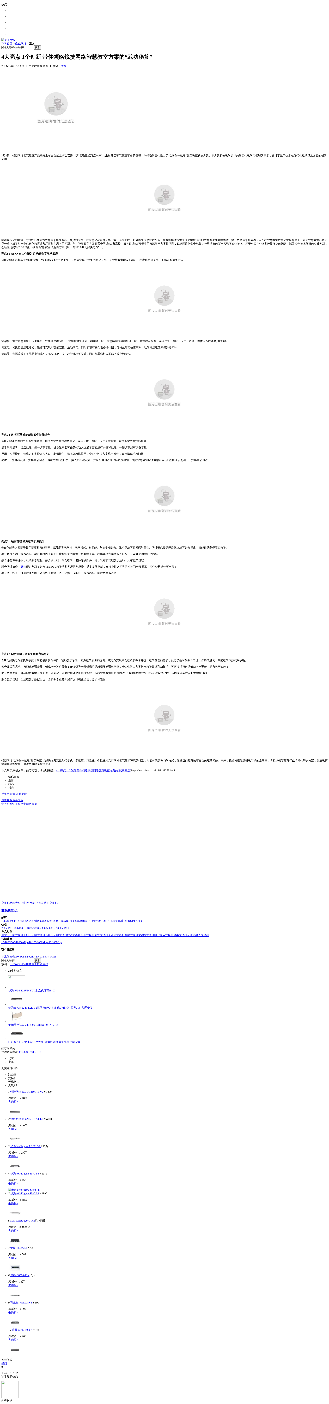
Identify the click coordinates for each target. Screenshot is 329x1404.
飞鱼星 (78, 920)
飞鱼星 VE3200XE (21, 1302)
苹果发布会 (8, 956)
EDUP (130, 920)
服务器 (30, 964)
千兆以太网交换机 (34, 935)
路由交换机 (180, 935)
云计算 (22, 964)
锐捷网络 (25, 920)
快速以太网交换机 (12, 935)
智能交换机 (131, 935)
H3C (4, 920)
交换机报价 (9, 910)
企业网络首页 (29, 803)
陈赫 (63, 66)
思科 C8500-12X (19, 1275)
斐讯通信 (120, 920)
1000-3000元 (34, 928)
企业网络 (20, 43)
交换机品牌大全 (11, 902)
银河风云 (55, 920)
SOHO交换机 (146, 935)
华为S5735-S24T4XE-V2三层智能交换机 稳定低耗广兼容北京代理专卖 (50, 1007)
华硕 (85, 920)
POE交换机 (74, 935)
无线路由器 (41, 964)
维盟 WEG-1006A (22, 1329)
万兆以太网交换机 (56, 935)
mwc (38, 956)
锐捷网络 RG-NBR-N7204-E (27, 1119)
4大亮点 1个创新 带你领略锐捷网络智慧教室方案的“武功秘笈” (93, 770)
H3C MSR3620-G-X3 (22, 1220)
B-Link (70, 920)
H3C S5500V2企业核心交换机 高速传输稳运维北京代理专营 (44, 1042)
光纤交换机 (87, 935)
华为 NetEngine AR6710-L (25, 1146)
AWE (18, 956)
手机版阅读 (8, 793)
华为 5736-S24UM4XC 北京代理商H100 (31, 990)
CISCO (16, 920)
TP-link (138, 920)
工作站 (14, 964)
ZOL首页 (6, 43)
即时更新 (21, 793)
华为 (9, 920)
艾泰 (98, 920)
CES (54, 956)
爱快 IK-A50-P (18, 1248)
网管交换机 (101, 935)
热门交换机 (28, 902)
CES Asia (46, 956)
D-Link (92, 920)
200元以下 (7, 928)
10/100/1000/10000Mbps (15, 942)
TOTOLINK (108, 920)
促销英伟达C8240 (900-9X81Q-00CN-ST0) (33, 1024)
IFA (33, 956)
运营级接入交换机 (198, 935)
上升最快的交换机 (47, 902)
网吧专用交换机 (163, 935)
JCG (63, 920)
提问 (4, 1363)
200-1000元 (20, 928)
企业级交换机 (116, 935)
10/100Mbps (55, 942)
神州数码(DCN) (40, 920)
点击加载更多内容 (12, 800)
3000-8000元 (48, 928)
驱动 (23, 566)
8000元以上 (63, 928)
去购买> (13, 1101)
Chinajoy (26, 956)
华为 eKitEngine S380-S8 (24, 1173)
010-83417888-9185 (30, 1051)
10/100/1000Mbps (39, 942)
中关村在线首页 (11, 803)
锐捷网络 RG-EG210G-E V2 (26, 1091)
